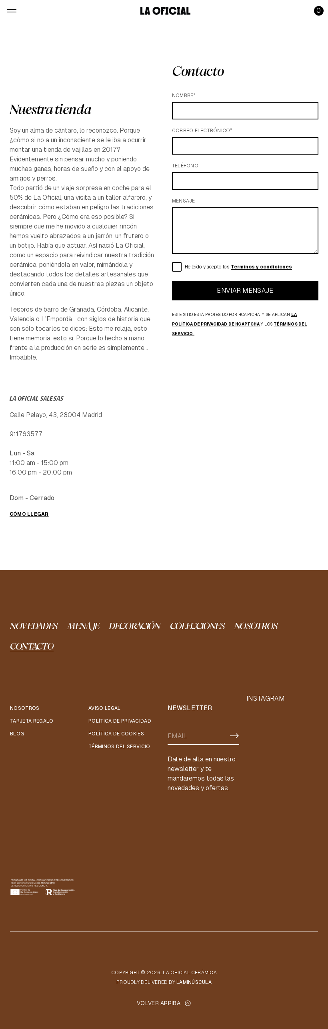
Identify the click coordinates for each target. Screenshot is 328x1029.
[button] (319, 11)
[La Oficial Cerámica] (165, 11)
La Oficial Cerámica (190, 972)
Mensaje (183, 201)
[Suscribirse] (234, 736)
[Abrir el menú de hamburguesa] (11, 11)
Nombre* (184, 95)
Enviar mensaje (245, 290)
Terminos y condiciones (261, 267)
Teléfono (185, 166)
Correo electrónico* (202, 130)
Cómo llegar (29, 514)
